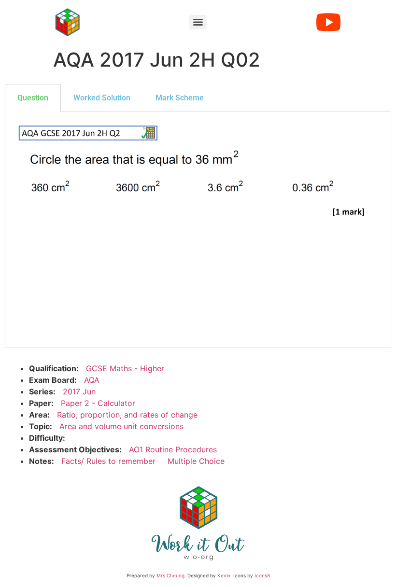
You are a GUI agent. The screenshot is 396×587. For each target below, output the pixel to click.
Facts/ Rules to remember (108, 461)
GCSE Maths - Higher (125, 368)
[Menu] (198, 22)
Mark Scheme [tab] (180, 97)
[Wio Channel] (328, 22)
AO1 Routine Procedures (173, 449)
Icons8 (262, 575)
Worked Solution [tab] (101, 97)
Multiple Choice (196, 461)
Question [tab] (32, 97)
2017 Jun (79, 391)
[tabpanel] (198, 230)
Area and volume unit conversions (121, 426)
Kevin (223, 575)
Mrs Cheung (170, 575)
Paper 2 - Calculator (98, 403)
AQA (91, 380)
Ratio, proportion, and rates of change (127, 414)
